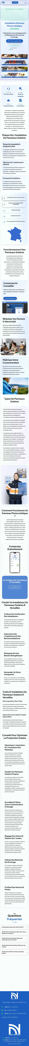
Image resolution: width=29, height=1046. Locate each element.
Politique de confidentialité (17, 1002)
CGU (26, 1002)
